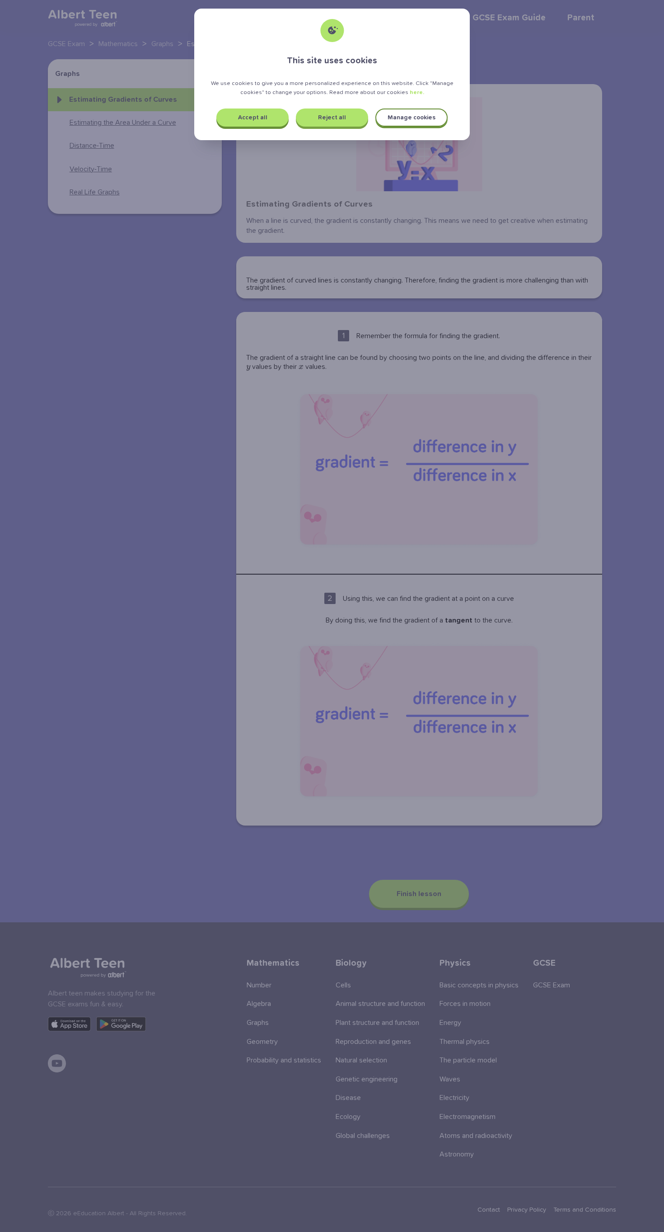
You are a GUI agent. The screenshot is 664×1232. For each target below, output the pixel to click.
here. (417, 92)
